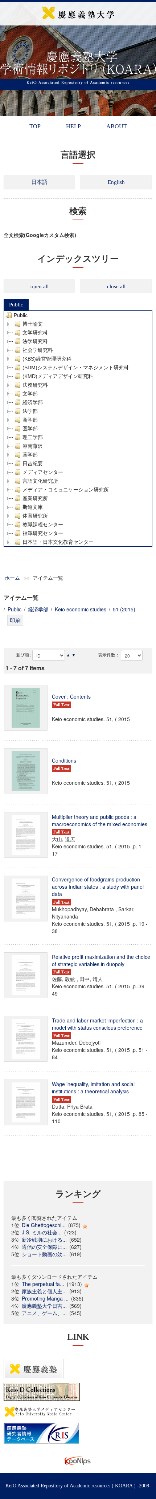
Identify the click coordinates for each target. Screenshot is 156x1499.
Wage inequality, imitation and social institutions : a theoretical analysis (93, 1087)
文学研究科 (35, 332)
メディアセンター (42, 472)
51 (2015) (124, 609)
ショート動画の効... (44, 1254)
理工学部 (32, 437)
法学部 (30, 411)
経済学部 (32, 402)
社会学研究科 (37, 350)
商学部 (30, 420)
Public (16, 305)
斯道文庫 (32, 507)
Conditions (64, 760)
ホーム (12, 577)
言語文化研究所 (40, 481)
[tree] (78, 428)
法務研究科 (35, 385)
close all (116, 286)
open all (39, 286)
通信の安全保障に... (44, 1246)
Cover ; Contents (71, 696)
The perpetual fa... (43, 1283)
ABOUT (116, 126)
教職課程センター (42, 524)
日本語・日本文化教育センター (58, 542)
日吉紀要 (32, 463)
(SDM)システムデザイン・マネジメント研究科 (75, 367)
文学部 (30, 394)
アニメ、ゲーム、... (44, 1313)
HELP (73, 126)
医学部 (30, 428)
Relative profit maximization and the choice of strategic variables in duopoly (101, 960)
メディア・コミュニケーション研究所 (65, 490)
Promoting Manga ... (45, 1298)
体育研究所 (35, 516)
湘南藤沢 (32, 446)
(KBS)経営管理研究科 (46, 359)
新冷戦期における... (44, 1239)
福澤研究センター (42, 533)
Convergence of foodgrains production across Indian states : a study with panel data (98, 886)
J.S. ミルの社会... (42, 1232)
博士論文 (32, 324)
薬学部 (30, 455)
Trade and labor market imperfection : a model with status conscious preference (97, 1024)
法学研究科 (35, 341)
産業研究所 (35, 498)
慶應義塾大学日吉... (44, 1305)
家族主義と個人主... (44, 1291)
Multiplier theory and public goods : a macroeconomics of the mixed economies (99, 820)
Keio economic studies (80, 609)
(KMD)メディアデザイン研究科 (57, 376)
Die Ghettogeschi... (44, 1225)
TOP (35, 126)
